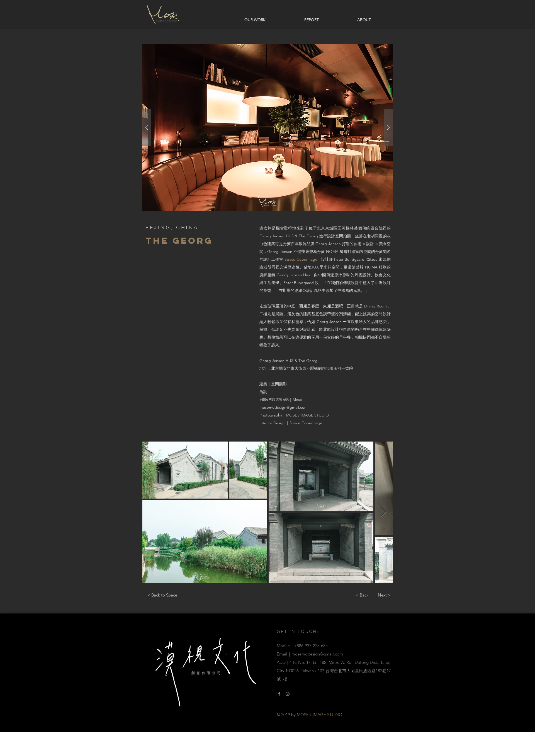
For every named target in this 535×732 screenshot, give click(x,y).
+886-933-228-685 (311, 645)
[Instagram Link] (287, 693)
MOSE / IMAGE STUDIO (307, 415)
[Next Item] (383, 512)
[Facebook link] (279, 693)
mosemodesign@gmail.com (283, 407)
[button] (267, 127)
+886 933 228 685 (274, 399)
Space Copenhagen (302, 259)
